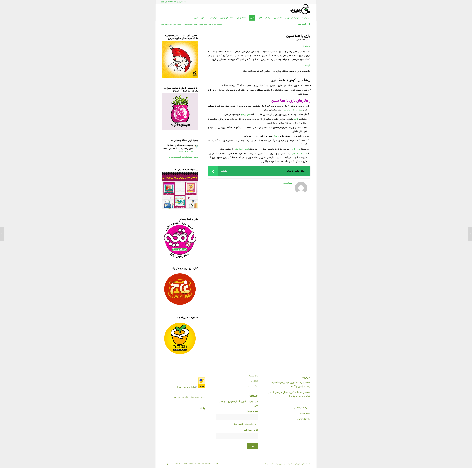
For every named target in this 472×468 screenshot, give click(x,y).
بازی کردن (295, 149)
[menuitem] (305, 18)
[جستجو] (190, 18)
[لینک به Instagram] (166, 2)
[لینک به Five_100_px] (162, 2)
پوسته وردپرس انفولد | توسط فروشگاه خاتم (273, 464)
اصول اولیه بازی (241, 149)
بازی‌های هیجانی (299, 154)
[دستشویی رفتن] (470, 234)
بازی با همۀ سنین (303, 24)
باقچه (276, 136)
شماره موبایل (251, 411)
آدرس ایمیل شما (251, 430)
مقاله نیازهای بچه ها (293, 110)
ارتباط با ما (254, 381)
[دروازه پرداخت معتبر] (201, 387)
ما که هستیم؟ (253, 376)
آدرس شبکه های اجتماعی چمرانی (189, 397)
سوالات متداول (253, 386)
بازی (296, 119)
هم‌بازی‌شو (246, 115)
